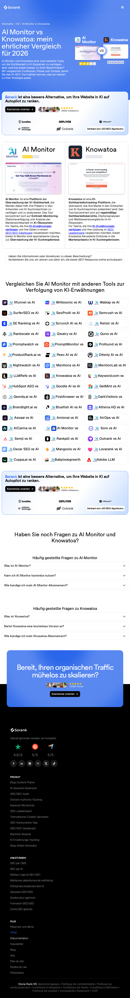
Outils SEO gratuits (21, 909)
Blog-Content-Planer (22, 782)
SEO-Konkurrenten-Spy (24, 822)
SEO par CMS (18, 863)
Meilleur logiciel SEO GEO (25, 874)
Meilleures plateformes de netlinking (31, 880)
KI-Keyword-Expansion (23, 788)
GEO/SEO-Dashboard (18, 233)
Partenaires (17, 972)
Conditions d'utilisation (46, 987)
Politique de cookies (44, 991)
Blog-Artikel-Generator (23, 845)
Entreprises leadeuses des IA (27, 886)
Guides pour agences (22, 897)
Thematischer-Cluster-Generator (29, 817)
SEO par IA (16, 869)
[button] (122, 7)
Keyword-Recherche (22, 805)
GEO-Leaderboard (20, 811)
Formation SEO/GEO (22, 903)
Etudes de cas (18, 967)
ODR (95, 991)
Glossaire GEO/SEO (21, 892)
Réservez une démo (22, 927)
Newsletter (16, 944)
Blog (13, 950)
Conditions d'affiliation (104, 987)
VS (17, 23)
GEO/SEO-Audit (19, 794)
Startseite (7, 23)
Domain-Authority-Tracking (26, 799)
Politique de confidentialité (77, 984)
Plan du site (17, 961)
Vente (75, 987)
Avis (12, 955)
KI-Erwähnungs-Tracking (24, 840)
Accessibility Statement (74, 991)
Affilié (13, 932)
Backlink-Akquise (20, 834)
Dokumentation (19, 938)
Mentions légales (48, 984)
